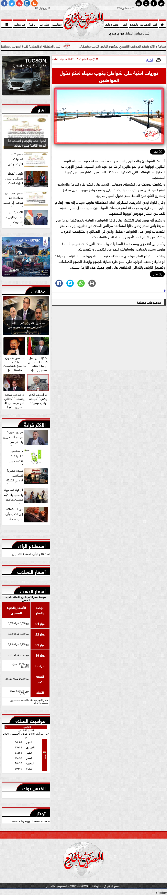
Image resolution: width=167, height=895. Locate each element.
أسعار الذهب (33, 590)
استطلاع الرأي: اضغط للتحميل (31, 553)
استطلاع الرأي (32, 545)
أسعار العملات (31, 571)
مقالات (38, 290)
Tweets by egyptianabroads (30, 821)
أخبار (149, 59)
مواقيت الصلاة (30, 720)
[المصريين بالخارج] (26, 76)
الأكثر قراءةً (35, 424)
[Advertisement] (109, 341)
